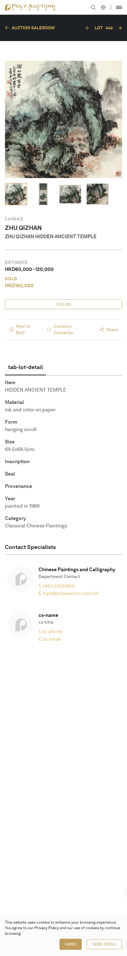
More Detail (104, 944)
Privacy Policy (47, 928)
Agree (70, 944)
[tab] (25, 367)
